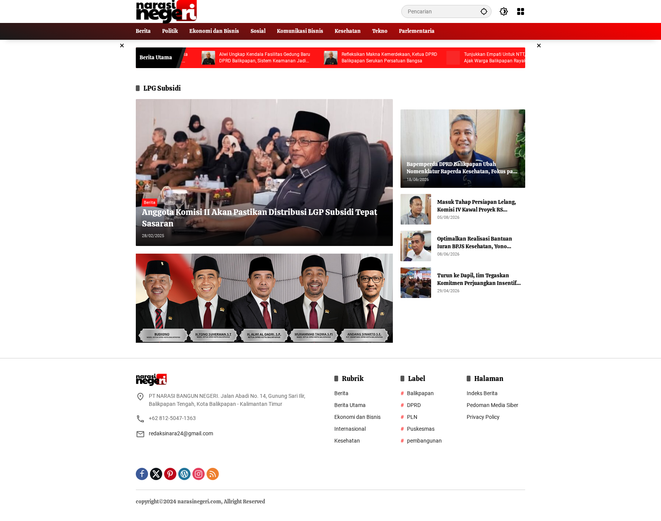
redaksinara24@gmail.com (181, 433)
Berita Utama (350, 405)
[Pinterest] (170, 474)
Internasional (350, 429)
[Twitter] (156, 474)
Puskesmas (421, 429)
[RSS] (213, 474)
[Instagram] (198, 474)
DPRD (414, 405)
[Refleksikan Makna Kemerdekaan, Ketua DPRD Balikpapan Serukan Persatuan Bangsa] (306, 58)
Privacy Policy (483, 417)
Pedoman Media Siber (492, 405)
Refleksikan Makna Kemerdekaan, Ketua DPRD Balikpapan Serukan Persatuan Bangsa (364, 57)
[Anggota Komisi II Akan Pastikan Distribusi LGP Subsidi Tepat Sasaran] (264, 172)
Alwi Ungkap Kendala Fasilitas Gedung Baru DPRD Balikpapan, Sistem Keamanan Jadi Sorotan (239, 58)
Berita (149, 202)
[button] (484, 11)
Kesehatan (347, 441)
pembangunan (424, 441)
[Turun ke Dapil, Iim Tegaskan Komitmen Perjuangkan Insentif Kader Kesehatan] (416, 282)
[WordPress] (184, 474)
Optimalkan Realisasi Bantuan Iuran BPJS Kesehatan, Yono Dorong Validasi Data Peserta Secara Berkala (474, 242)
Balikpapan (420, 393)
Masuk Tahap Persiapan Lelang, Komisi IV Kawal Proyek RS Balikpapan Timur (476, 206)
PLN (412, 417)
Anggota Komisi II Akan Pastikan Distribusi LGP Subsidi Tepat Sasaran (259, 218)
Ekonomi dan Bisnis (357, 417)
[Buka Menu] (520, 11)
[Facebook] (142, 474)
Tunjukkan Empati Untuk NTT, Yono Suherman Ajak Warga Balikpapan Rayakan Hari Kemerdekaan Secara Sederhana (486, 58)
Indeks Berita (482, 393)
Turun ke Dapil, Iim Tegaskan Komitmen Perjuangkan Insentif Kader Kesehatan (476, 279)
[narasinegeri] (166, 11)
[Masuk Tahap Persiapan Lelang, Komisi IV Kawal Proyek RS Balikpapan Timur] (416, 209)
